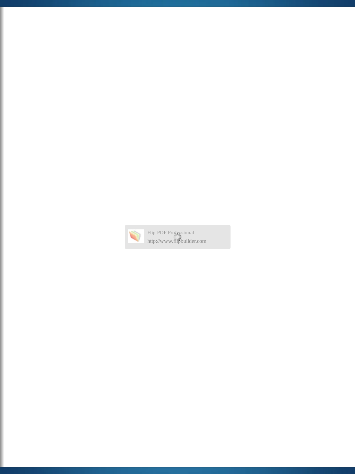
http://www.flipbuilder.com (176, 241)
